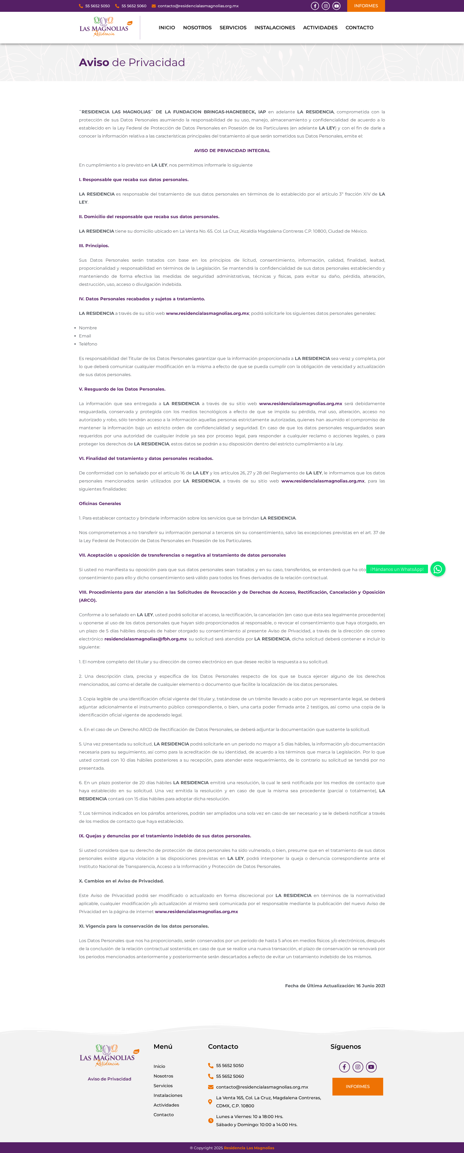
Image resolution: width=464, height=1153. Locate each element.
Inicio (167, 28)
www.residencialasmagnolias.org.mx (207, 313)
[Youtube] (336, 6)
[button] (437, 568)
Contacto (360, 28)
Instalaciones (275, 28)
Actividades (320, 28)
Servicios (233, 28)
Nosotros (197, 28)
